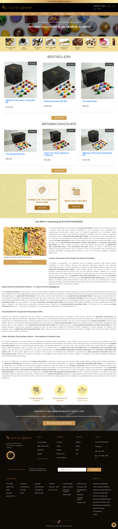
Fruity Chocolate (67, 483)
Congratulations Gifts (81, 490)
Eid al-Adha (9, 483)
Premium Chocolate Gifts (100, 496)
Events (78, 446)
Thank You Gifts (81, 483)
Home (38, 22)
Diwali (22, 493)
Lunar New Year (24, 487)
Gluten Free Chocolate (66, 490)
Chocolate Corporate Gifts (100, 483)
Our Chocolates (41, 442)
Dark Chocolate (39, 493)
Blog (77, 450)
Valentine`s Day (10, 496)
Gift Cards (80, 494)
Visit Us (93, 14)
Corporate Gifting (47, 22)
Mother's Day (10, 487)
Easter (8, 490)
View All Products (42, 458)
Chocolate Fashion (80, 498)
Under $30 (52, 483)
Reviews (59, 450)
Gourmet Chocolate (98, 508)
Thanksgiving (39, 490)
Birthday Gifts (67, 494)
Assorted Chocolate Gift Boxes (101, 499)
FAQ (77, 453)
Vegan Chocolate (68, 487)
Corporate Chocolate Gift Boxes (102, 490)
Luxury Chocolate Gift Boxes (101, 487)
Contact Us (98, 446)
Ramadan (9, 493)
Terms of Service (61, 457)
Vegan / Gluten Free (43, 446)
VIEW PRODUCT (25, 262)
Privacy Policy (61, 453)
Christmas (23, 483)
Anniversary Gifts (82, 487)
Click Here (42, 208)
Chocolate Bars (97, 511)
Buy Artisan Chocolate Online (101, 502)
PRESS (103, 6)
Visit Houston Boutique (101, 442)
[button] (116, 1)
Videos (59, 446)
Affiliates (78, 442)
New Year (23, 490)
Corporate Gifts (81, 502)
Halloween (38, 483)
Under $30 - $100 (54, 487)
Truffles (95, 514)
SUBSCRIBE (94, 469)
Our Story (59, 442)
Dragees (39, 453)
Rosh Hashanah (39, 487)
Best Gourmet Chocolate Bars (101, 505)
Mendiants (40, 450)
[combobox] (104, 8)
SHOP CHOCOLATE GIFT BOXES (59, 423)
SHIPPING (97, 6)
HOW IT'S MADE (59, 14)
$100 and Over (53, 490)
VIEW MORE (59, 118)
